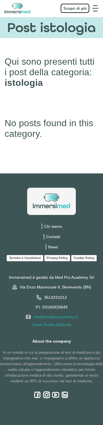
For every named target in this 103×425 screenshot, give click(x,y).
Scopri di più (75, 8)
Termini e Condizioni (25, 258)
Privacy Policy (57, 258)
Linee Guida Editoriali (51, 324)
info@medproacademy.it (55, 317)
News (53, 247)
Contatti (53, 236)
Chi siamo (53, 226)
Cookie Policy (84, 258)
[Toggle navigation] (95, 8)
